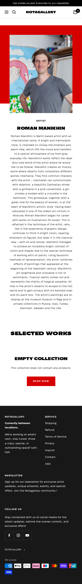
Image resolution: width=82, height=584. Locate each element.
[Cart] (75, 12)
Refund (49, 430)
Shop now (41, 381)
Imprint (50, 450)
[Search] (14, 12)
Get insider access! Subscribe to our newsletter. (41, 3)
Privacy (49, 443)
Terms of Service (55, 436)
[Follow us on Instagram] (18, 535)
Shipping (51, 423)
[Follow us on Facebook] (9, 535)
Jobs (48, 463)
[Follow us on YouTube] (27, 535)
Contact (50, 457)
